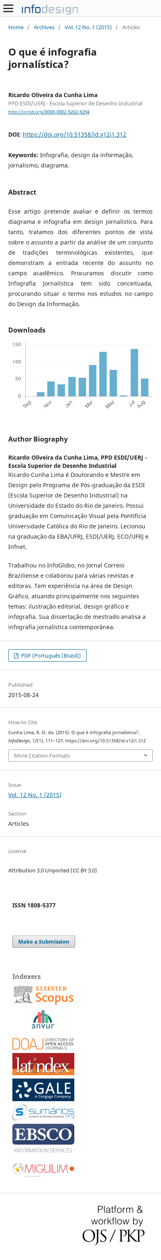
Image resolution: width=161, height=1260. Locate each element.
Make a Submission (43, 941)
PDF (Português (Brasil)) (50, 655)
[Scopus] (43, 1004)
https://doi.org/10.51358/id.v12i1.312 (74, 134)
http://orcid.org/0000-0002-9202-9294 (49, 112)
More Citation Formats (42, 755)
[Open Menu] (8, 8)
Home (16, 27)
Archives (44, 27)
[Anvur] (42, 1027)
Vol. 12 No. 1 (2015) (88, 27)
